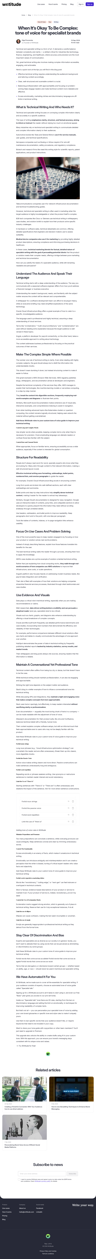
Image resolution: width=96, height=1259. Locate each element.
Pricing (64, 4)
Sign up (89, 4)
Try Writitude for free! (27, 1046)
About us (22, 1208)
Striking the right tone (24, 685)
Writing (56, 22)
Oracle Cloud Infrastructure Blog (28, 311)
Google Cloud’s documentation (36, 500)
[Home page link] (48, 1054)
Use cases (41, 4)
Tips (50, 22)
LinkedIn (39, 1212)
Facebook (39, 1208)
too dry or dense (55, 670)
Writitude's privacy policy (43, 1181)
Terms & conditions (48, 1253)
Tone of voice (42, 22)
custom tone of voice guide (55, 421)
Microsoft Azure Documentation (36, 403)
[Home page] (11, 4)
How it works (53, 4)
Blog (72, 4)
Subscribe (72, 1174)
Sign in (81, 4)
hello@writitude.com (26, 1212)
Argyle (18, 336)
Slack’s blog (20, 689)
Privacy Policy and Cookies (48, 1251)
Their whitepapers (23, 654)
